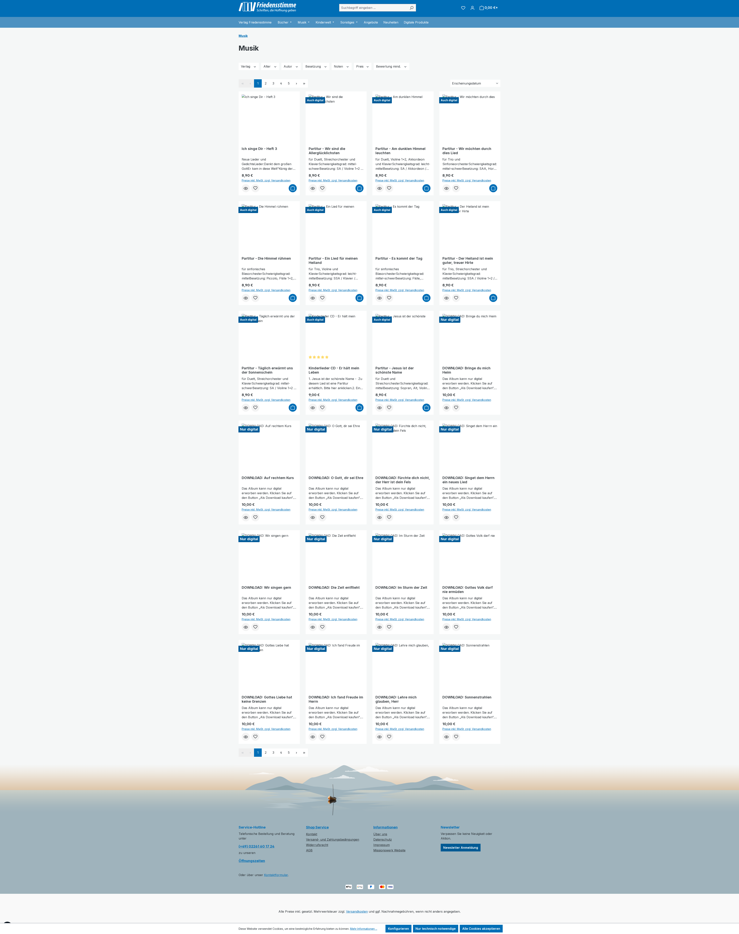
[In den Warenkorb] (293, 188)
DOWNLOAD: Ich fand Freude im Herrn (336, 699)
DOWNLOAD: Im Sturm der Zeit (401, 587)
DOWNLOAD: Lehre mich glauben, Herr (396, 699)
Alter (267, 66)
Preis (360, 66)
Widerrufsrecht (317, 845)
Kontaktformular (276, 875)
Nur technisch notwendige (435, 929)
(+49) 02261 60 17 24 (256, 846)
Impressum (381, 845)
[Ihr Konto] (472, 8)
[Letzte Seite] (304, 83)
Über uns (380, 834)
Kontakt (311, 834)
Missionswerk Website (389, 850)
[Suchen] (411, 8)
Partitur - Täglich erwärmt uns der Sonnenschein (267, 370)
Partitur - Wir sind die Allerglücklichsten (327, 151)
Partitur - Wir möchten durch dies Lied (466, 151)
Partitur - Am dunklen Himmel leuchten (400, 151)
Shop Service (317, 827)
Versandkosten (357, 911)
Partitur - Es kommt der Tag (398, 258)
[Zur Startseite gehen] (267, 7)
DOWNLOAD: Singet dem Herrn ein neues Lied (468, 480)
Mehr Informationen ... (363, 928)
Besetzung (313, 66)
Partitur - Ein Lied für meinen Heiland (333, 260)
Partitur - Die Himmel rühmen (266, 258)
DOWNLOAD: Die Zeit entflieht (334, 587)
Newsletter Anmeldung (460, 848)
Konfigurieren (398, 929)
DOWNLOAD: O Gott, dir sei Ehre (336, 478)
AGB (309, 850)
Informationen (385, 827)
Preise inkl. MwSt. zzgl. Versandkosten (266, 180)
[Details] (246, 188)
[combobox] (373, 8)
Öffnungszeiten (252, 861)
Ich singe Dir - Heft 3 (259, 149)
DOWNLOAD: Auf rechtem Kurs (268, 478)
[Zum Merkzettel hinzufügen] (255, 188)
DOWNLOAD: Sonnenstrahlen (467, 697)
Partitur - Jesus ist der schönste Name (394, 370)
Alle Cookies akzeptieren (481, 929)
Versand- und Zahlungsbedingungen (332, 839)
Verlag (246, 66)
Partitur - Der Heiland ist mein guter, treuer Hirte (467, 260)
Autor (288, 66)
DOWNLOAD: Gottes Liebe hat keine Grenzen (267, 699)
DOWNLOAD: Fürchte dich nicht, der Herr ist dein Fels (402, 480)
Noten (339, 66)
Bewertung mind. (389, 66)
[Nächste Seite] (296, 83)
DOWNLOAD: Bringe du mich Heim (466, 370)
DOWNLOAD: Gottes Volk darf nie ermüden (467, 589)
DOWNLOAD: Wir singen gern (266, 587)
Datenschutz (382, 839)
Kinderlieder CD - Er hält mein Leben (334, 370)
